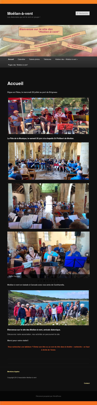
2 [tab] (41, 281)
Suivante (86, 255)
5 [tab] (50, 281)
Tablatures (47, 59)
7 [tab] (55, 281)
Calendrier (21, 59)
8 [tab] (58, 281)
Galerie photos (34, 59)
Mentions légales (13, 371)
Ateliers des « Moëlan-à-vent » (66, 59)
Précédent (10, 255)
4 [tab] (47, 281)
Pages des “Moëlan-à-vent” (18, 65)
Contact (87, 383)
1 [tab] (38, 281)
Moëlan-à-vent (20, 13)
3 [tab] (44, 281)
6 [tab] (53, 281)
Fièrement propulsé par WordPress (48, 396)
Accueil (11, 59)
